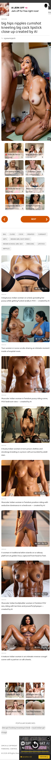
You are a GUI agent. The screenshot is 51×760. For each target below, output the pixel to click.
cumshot (42, 234)
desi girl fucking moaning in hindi (16, 728)
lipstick (41, 243)
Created (30, 234)
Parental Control (9, 748)
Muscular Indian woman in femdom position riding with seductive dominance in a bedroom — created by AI (24, 504)
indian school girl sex (13, 243)
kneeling (30, 243)
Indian (4, 19)
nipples (6, 248)
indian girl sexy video (20, 239)
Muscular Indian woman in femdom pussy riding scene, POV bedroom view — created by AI (24, 400)
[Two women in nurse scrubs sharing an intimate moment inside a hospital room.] (25, 324)
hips (5, 239)
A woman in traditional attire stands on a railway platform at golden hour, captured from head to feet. (23, 554)
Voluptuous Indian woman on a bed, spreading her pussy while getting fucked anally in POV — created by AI (25, 299)
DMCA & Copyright (9, 745)
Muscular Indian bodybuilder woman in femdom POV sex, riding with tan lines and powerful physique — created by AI (23, 606)
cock (21, 234)
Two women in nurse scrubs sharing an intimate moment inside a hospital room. (25, 350)
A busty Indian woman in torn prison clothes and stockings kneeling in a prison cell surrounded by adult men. (24, 452)
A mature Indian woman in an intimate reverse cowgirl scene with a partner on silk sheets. (24, 658)
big (4, 234)
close (12, 234)
